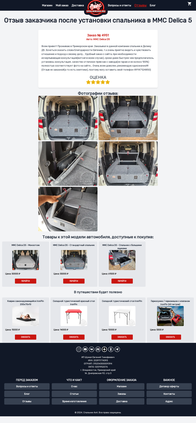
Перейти (74, 281)
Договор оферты (169, 386)
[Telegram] (117, 349)
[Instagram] (78, 349)
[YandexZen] (104, 349)
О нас (74, 386)
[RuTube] (98, 349)
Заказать (25, 337)
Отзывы (140, 5)
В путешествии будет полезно (98, 292)
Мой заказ (62, 5)
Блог (153, 5)
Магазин (47, 5)
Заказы (122, 393)
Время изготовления (74, 401)
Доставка (78, 5)
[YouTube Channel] (85, 349)
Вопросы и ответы (119, 5)
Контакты (169, 393)
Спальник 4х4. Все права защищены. (102, 412)
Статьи (74, 393)
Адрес (169, 401)
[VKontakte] (91, 349)
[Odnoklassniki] (110, 349)
